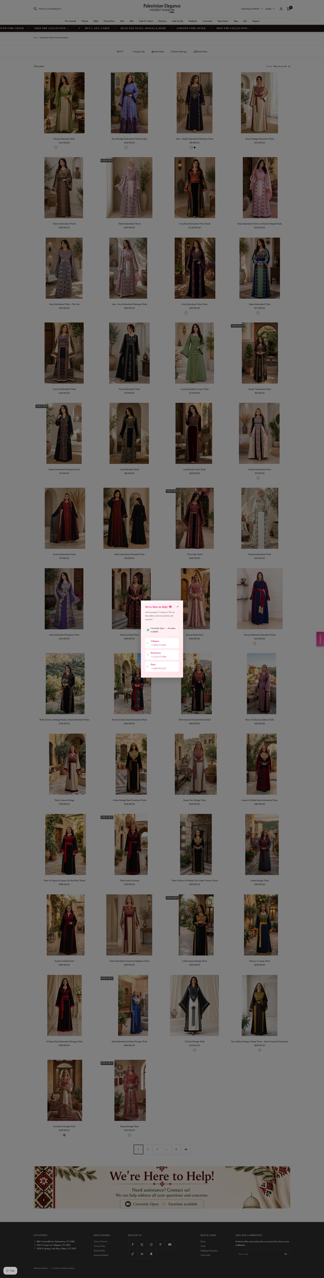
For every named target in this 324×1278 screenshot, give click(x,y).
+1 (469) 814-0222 (158, 668)
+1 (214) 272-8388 (158, 657)
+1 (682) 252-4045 (158, 645)
